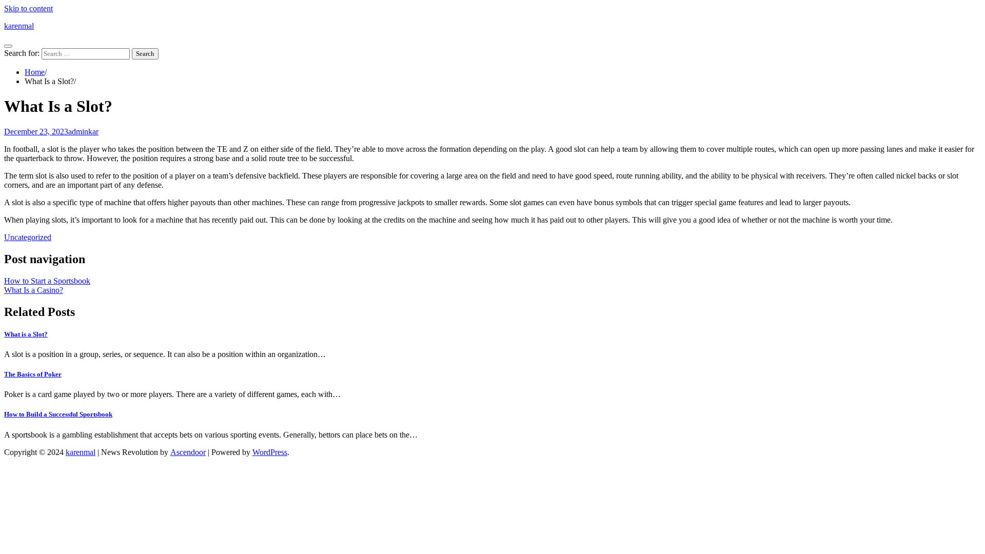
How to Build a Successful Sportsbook (58, 414)
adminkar (83, 131)
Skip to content (28, 8)
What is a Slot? (26, 334)
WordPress (269, 452)
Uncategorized (27, 237)
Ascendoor (188, 452)
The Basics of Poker (33, 374)
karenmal (19, 26)
